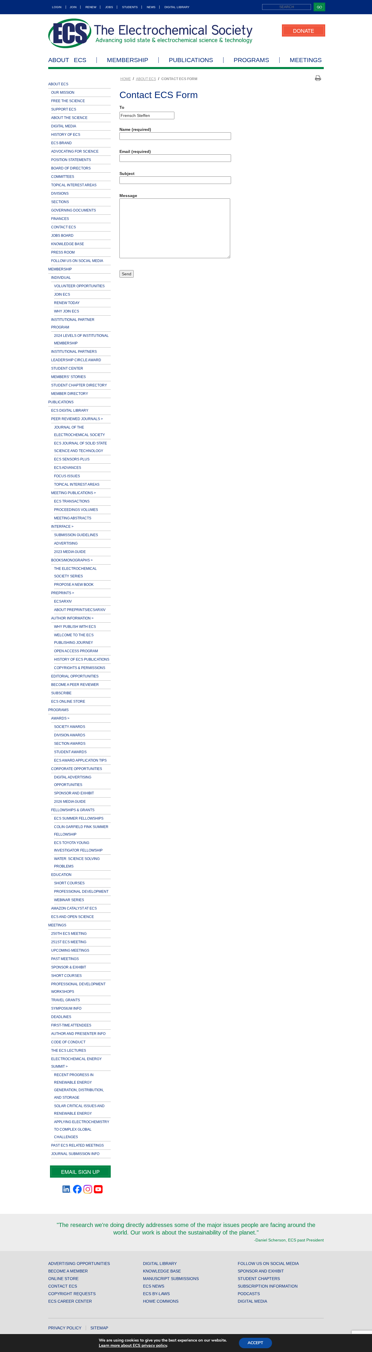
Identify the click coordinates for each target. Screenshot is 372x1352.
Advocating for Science (75, 151)
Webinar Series (69, 900)
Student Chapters (259, 1278)
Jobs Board (62, 236)
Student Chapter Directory (79, 385)
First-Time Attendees (71, 1025)
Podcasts (249, 1293)
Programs (251, 60)
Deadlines (61, 1017)
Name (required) (135, 129)
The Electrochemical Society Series (75, 572)
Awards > (60, 718)
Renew (90, 7)
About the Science (69, 118)
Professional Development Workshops (78, 988)
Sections (60, 202)
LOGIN (56, 7)
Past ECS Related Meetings (77, 1145)
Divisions (60, 193)
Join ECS (62, 294)
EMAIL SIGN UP (80, 1171)
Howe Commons (160, 1301)
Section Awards (69, 744)
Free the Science (68, 101)
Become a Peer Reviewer (75, 685)
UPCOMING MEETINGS (70, 950)
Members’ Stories (68, 377)
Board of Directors (71, 168)
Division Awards (69, 735)
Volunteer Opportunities (79, 286)
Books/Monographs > (72, 560)
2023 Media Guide (70, 552)
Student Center (67, 368)
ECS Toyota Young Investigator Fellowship (78, 846)
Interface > (62, 527)
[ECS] (150, 33)
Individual (61, 278)
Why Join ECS (66, 311)
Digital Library (176, 7)
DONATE (303, 30)
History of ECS (65, 135)
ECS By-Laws (156, 1293)
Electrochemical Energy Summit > (76, 1063)
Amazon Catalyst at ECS (74, 908)
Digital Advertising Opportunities (72, 781)
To (121, 107)
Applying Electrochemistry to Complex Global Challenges (81, 1129)
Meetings (306, 60)
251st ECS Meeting (68, 942)
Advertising (66, 543)
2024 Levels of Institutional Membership (81, 339)
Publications (191, 60)
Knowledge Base (67, 244)
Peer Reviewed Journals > (77, 419)
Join (73, 7)
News (151, 7)
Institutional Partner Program (72, 323)
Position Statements (71, 160)
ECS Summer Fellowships (78, 818)
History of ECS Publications (81, 659)
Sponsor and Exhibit (74, 793)
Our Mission (62, 93)
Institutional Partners (74, 352)
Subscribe (61, 693)
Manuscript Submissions (171, 1278)
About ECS (67, 60)
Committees (62, 177)
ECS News (153, 1286)
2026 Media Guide (70, 802)
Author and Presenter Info (78, 1034)
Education (61, 875)
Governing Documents (73, 210)
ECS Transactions (72, 501)
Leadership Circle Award (76, 360)
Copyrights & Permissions (79, 668)
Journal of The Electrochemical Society (79, 431)
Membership (127, 60)
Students (130, 7)
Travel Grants (65, 1000)
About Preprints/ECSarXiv (79, 610)
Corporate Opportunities (76, 769)
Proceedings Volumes (76, 510)
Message (128, 195)
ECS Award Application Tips (80, 760)
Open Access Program (76, 651)
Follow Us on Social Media (77, 261)
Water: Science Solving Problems (77, 862)
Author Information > (72, 618)
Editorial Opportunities (75, 676)
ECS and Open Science (72, 917)
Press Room (63, 252)
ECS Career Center (70, 1301)
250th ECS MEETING (69, 934)
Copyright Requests (72, 1293)
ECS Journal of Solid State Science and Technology (80, 447)
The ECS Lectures (68, 1051)
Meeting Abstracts (72, 518)
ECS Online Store (68, 702)
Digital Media (63, 126)
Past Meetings (65, 959)
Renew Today (67, 303)
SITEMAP (99, 1328)
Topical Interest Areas (73, 185)
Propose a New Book (74, 585)
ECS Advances (67, 468)
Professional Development (81, 892)
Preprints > (62, 593)
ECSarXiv (63, 601)
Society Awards (69, 727)
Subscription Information (268, 1286)
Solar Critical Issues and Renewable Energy (79, 1110)
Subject (127, 173)
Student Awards (70, 752)
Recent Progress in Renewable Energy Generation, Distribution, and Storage (79, 1086)
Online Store (63, 1278)
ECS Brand (61, 143)
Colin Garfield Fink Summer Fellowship (81, 830)
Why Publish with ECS (75, 627)
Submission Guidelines (76, 535)
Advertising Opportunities (79, 1263)
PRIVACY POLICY (64, 1328)
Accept (255, 1343)
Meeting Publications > (73, 493)
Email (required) (135, 151)
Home (125, 79)
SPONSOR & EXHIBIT (68, 967)
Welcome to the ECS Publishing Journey (74, 639)
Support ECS (63, 109)
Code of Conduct (68, 1042)
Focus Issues (67, 476)
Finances (60, 219)
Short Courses (69, 883)
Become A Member (68, 1271)
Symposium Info (66, 1008)
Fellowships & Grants (72, 810)
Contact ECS (63, 227)
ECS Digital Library (69, 411)
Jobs (109, 7)
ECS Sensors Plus (72, 459)
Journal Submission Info (75, 1154)
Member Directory (69, 394)
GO (319, 6)
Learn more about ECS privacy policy (133, 1345)
